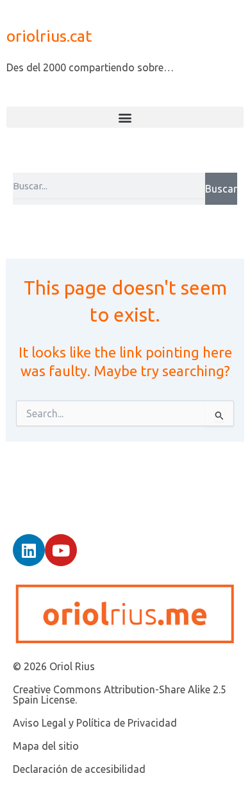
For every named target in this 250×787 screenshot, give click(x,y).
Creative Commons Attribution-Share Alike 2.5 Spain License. (119, 694)
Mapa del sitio (46, 746)
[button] (125, 117)
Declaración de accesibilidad (79, 769)
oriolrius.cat (49, 36)
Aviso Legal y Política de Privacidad (95, 723)
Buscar (221, 189)
